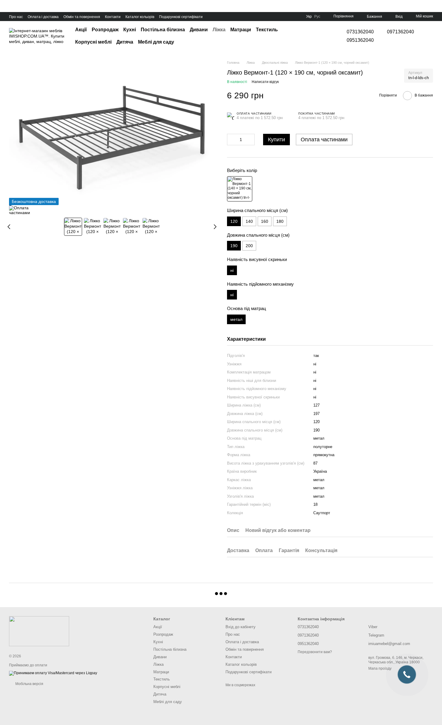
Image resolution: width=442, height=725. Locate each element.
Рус (317, 16)
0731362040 (360, 31)
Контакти (113, 17)
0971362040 (400, 31)
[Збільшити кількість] (250, 139)
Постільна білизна (163, 29)
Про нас (16, 17)
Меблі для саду (156, 42)
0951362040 (360, 40)
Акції (81, 29)
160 (264, 221)
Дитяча (124, 42)
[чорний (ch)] (239, 188)
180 (280, 221)
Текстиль (267, 29)
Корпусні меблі (93, 42)
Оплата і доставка (43, 17)
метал (318, 496)
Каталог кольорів (139, 17)
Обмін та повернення (81, 17)
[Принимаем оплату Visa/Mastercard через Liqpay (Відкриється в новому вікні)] (53, 673)
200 (249, 245)
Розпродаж (105, 29)
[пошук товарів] (321, 36)
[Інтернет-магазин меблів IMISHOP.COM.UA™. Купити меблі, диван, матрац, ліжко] (39, 631)
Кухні (129, 29)
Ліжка (219, 29)
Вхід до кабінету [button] (241, 627)
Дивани (199, 29)
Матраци (240, 29)
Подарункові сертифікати (181, 17)
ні (314, 388)
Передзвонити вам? (315, 652)
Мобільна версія (28, 684)
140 (249, 221)
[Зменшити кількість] (231, 139)
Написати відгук (265, 82)
